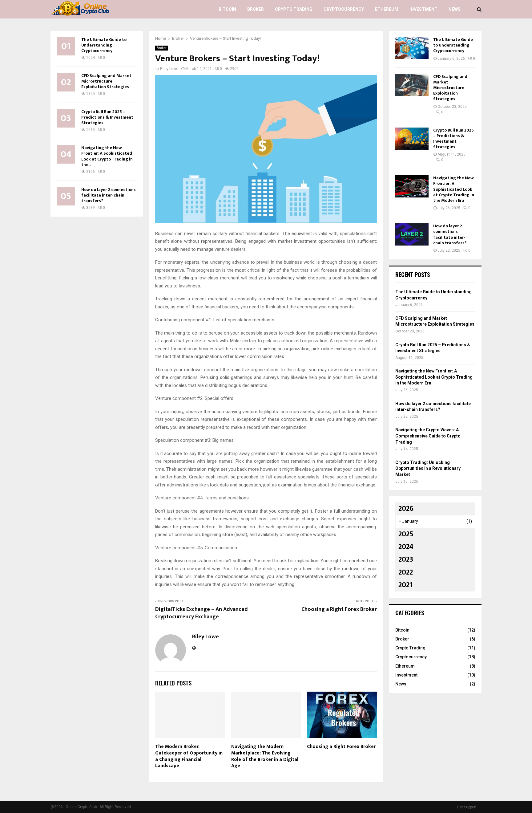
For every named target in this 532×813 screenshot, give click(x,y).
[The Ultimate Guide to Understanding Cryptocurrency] (412, 48)
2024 (405, 547)
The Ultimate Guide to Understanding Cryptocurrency (104, 45)
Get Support (467, 807)
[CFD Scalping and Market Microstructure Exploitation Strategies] (412, 85)
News (455, 9)
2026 (405, 508)
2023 (405, 559)
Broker (255, 9)
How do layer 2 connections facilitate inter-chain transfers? (108, 195)
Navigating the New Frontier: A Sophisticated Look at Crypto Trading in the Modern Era (453, 189)
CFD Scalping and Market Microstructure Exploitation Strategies (106, 81)
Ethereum (386, 9)
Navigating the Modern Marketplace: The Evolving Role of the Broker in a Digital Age (264, 756)
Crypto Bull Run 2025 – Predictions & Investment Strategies (107, 117)
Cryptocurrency (344, 9)
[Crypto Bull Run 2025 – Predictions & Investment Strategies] (412, 139)
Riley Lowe (169, 69)
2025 (405, 534)
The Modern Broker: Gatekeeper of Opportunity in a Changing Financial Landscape (189, 756)
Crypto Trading (293, 9)
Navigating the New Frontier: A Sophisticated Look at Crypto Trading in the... (107, 156)
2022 (405, 572)
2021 (405, 585)
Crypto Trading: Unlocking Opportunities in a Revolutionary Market (428, 468)
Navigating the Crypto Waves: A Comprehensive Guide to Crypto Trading (428, 435)
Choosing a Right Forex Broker (339, 609)
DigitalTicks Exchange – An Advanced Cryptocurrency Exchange (201, 613)
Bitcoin (227, 9)
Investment (423, 9)
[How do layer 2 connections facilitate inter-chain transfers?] (412, 234)
